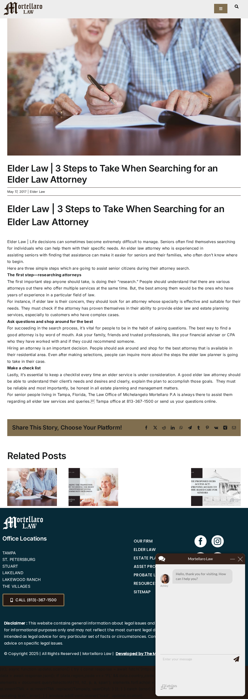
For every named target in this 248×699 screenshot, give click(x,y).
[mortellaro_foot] (23, 517)
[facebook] (200, 541)
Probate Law (148, 575)
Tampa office (108, 401)
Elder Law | (18, 241)
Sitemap (142, 592)
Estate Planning (152, 558)
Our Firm (143, 541)
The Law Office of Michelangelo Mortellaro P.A (131, 394)
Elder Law (37, 191)
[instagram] (217, 541)
